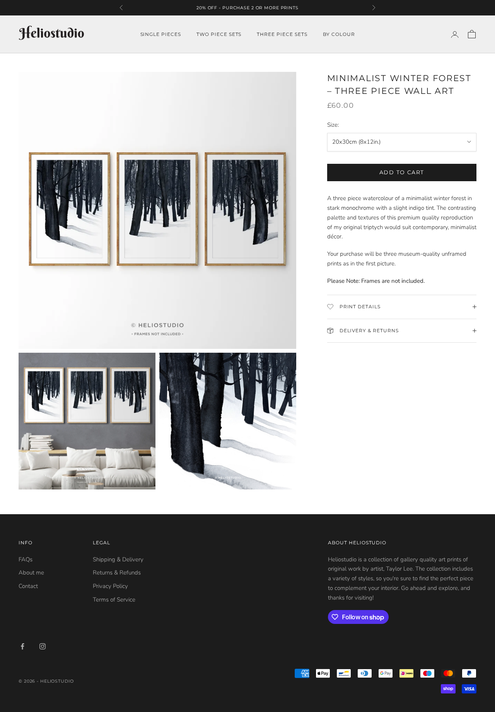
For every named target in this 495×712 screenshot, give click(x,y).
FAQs (25, 559)
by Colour (339, 34)
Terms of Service (114, 599)
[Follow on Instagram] (42, 646)
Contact (28, 586)
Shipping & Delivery (118, 559)
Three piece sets (282, 34)
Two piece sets (218, 34)
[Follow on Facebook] (22, 646)
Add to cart (401, 172)
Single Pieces (160, 34)
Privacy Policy (110, 586)
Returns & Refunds (117, 572)
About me (31, 572)
